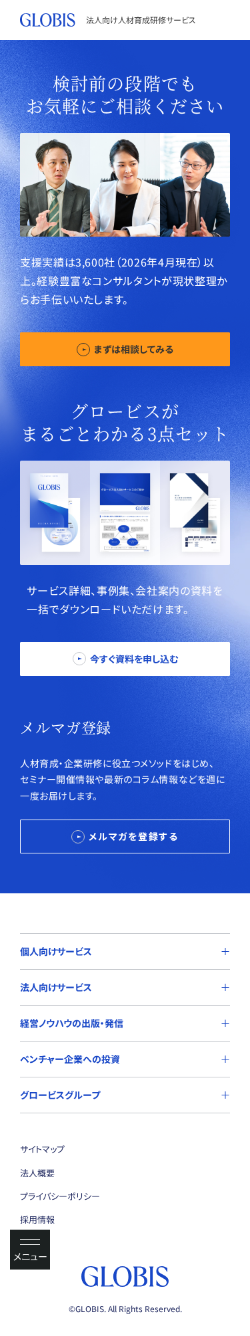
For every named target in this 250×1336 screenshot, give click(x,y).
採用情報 (37, 1219)
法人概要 (37, 1173)
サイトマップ (42, 1149)
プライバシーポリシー (60, 1196)
